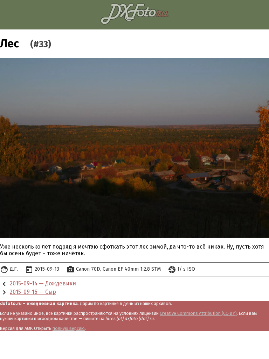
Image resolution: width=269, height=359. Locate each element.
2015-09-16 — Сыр (33, 292)
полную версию (69, 328)
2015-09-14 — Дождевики (43, 283)
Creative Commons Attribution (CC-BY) (198, 313)
